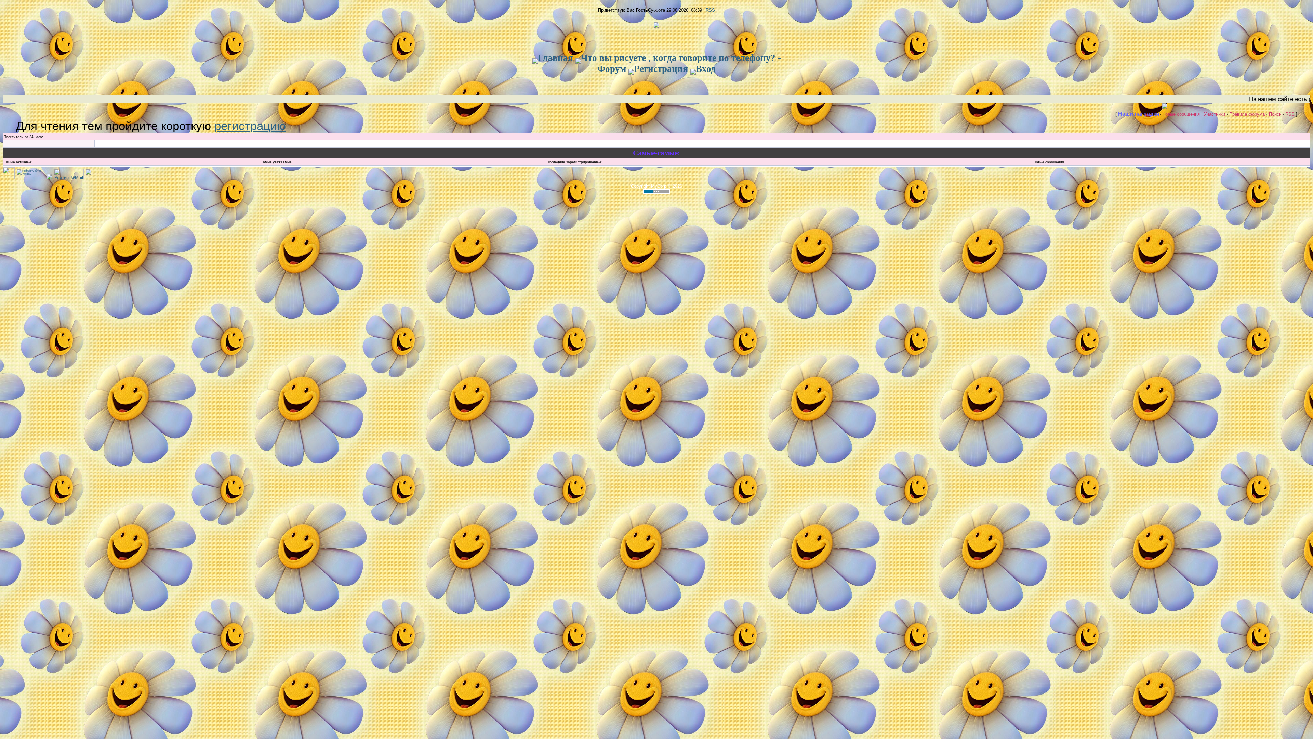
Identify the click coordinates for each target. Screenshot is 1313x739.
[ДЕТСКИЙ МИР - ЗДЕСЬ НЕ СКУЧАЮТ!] (50, 177)
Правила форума (1247, 114)
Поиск (1275, 114)
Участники (1214, 114)
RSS (710, 10)
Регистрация (661, 69)
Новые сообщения (1181, 114)
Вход (706, 69)
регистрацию (250, 125)
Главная (555, 58)
